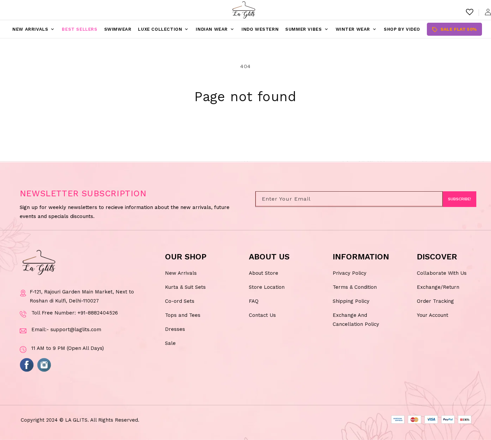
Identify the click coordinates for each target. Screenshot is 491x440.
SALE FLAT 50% (454, 29)
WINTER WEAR (356, 29)
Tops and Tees (182, 315)
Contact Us (262, 315)
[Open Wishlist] (469, 12)
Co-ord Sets (179, 301)
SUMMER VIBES (307, 29)
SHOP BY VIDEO (402, 29)
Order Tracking (435, 301)
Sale (170, 343)
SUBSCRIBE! (459, 199)
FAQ (254, 301)
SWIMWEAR (118, 29)
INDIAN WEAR (215, 29)
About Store (263, 273)
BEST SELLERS (79, 29)
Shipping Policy (351, 301)
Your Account (432, 315)
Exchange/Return (438, 287)
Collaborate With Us (442, 273)
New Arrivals (181, 273)
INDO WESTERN (260, 29)
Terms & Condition (355, 287)
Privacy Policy (349, 273)
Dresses (175, 329)
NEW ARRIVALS (33, 29)
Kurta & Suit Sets (185, 287)
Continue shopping (245, 130)
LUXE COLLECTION (163, 29)
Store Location (267, 287)
